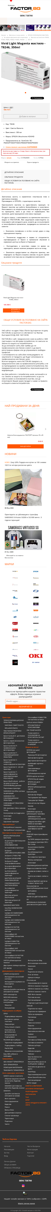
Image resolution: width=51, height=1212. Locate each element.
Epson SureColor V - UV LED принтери (13, 768)
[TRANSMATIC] (15, 636)
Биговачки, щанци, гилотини (12, 1020)
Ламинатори (9, 1024)
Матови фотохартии (35, 758)
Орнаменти (32, 1037)
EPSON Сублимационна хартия (37, 788)
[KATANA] (36, 578)
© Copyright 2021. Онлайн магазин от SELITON (25, 1210)
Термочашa (9, 1118)
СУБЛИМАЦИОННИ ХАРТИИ (37, 865)
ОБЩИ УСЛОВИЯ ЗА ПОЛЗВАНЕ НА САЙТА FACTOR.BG (22, 181)
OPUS (6, 1013)
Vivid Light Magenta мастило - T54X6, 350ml (13, 299)
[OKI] (36, 656)
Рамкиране (8, 987)
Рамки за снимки (34, 1023)
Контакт (30, 1153)
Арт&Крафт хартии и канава (35, 764)
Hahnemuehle (32, 792)
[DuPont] (36, 636)
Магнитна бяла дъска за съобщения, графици (37, 1063)
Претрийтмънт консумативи (14, 830)
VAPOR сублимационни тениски (12, 961)
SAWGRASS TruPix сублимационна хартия (37, 818)
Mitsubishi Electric (11, 728)
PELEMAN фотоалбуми (12, 1040)
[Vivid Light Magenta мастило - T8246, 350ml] (25, 70)
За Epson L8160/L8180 (13, 858)
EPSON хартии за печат (35, 776)
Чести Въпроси (33, 1146)
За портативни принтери (14, 848)
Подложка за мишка (35, 972)
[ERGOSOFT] (15, 643)
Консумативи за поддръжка (14, 813)
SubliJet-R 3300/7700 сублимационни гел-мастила (12, 943)
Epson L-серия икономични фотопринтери (14, 742)
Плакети (31, 1026)
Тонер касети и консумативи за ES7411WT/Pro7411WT (36, 735)
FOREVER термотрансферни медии (37, 835)
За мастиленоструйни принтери (36, 848)
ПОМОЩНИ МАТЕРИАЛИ (13, 1067)
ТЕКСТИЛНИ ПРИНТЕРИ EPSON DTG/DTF (12, 732)
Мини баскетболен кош (37, 1077)
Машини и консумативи (14, 1051)
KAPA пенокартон (10, 994)
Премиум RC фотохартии (37, 755)
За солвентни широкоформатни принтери (12, 890)
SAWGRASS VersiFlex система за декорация (14, 792)
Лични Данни (10, 1161)
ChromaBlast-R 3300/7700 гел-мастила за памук (37, 718)
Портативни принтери (12, 788)
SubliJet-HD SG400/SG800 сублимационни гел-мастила (14, 915)
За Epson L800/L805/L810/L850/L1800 (15, 852)
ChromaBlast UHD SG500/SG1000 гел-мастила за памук (15, 950)
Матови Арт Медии (35, 795)
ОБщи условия (10, 1164)
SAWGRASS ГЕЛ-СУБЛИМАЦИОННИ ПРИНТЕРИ (11, 798)
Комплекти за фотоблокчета (10, 1031)
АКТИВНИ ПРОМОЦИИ (35, 1089)
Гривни (30, 1034)
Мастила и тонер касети (17, 35)
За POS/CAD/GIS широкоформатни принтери (12, 873)
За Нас (6, 1153)
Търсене (30, 1156)
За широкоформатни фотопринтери (16, 37)
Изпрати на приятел (12, 162)
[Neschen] (15, 597)
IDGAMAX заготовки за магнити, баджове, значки (14, 1087)
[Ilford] (36, 584)
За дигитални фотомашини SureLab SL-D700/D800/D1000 (15, 843)
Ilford (29, 831)
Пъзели (30, 1020)
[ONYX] (15, 649)
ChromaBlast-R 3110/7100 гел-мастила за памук (14, 956)
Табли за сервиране (35, 1014)
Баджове (8, 1104)
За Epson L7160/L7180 (13, 855)
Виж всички (9, 558)
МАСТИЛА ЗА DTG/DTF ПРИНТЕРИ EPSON (13, 879)
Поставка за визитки (35, 1043)
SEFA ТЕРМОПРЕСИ (11, 1064)
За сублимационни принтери (35, 853)
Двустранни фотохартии (37, 761)
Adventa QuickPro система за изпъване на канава (14, 990)
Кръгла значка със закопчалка (35, 1058)
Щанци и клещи (34, 977)
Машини (8, 1005)
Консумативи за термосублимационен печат (37, 887)
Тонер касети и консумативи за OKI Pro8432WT (35, 742)
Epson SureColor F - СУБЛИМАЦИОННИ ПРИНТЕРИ (11, 755)
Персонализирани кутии (37, 1074)
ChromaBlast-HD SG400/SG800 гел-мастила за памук (14, 936)
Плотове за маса (34, 997)
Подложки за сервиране (37, 1011)
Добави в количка (15, 310)
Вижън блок (9, 1110)
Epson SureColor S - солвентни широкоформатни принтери (14, 762)
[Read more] (25, 487)
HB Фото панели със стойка (38, 989)
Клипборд (31, 1072)
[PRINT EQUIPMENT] (15, 656)
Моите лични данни (26, 1203)
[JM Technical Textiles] (36, 597)
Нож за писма (33, 974)
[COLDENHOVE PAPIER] (15, 610)
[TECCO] (36, 610)
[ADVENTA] (15, 623)
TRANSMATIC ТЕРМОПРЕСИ (14, 1070)
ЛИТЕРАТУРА (31, 1094)
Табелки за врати (34, 1051)
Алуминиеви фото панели (37, 983)
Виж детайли (25, 446)
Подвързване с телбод (13, 1045)
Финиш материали (35, 860)
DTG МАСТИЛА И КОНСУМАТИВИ (34, 726)
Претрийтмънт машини (12, 827)
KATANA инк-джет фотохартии (33, 751)
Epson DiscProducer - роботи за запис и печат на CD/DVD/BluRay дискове (14, 783)
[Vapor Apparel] (36, 591)
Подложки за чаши (35, 1009)
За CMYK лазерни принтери (38, 839)
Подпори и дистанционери (38, 1003)
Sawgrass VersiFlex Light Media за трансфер (36, 822)
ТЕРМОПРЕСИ (7, 1059)
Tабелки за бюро (34, 1045)
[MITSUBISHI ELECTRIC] (15, 662)
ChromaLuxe (31, 980)
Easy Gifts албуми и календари (11, 1055)
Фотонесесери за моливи (37, 963)
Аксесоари (7, 816)
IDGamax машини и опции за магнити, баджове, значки (15, 1081)
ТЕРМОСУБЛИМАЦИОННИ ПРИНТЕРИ (14, 721)
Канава (30, 806)
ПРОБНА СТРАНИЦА (12, 1168)
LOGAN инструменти (11, 974)
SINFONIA (31, 894)
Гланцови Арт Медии (36, 800)
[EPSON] (36, 571)
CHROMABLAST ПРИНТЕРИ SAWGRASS (13, 804)
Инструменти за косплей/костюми (14, 978)
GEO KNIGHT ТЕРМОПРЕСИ (14, 1062)
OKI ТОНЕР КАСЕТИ (34, 730)
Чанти (7, 1124)
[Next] (47, 29)
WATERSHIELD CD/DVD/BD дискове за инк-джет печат (37, 903)
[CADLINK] (36, 643)
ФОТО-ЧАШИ (31, 1083)
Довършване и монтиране (13, 971)
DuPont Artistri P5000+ (35, 722)
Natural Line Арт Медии (36, 803)
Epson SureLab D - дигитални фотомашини (14, 737)
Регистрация (32, 1149)
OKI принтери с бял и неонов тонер (14, 809)
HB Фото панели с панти (37, 991)
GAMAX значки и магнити (13, 1076)
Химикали (31, 966)
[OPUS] (15, 630)
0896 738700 (26, 15)
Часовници (32, 1017)
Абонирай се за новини (14, 555)
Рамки (7, 1107)
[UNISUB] (36, 617)
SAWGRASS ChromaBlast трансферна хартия (37, 827)
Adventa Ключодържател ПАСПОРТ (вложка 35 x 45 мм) (25, 436)
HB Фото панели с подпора (38, 986)
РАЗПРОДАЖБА (32, 1091)
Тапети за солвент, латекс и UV (38, 877)
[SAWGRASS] (15, 578)
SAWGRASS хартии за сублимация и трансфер (36, 813)
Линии (30, 969)
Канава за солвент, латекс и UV (38, 872)
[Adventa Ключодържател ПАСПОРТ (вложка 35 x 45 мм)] (25, 423)
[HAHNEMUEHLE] (15, 584)
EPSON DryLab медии (36, 779)
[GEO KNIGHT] (36, 630)
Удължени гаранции (11, 821)
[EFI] (15, 617)
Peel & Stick (9, 1048)
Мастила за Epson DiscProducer (11, 896)
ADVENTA (7, 1091)
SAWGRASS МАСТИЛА (11, 905)
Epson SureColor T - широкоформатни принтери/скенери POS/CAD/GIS (11, 775)
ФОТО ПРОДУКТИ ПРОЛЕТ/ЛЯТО (36, 1104)
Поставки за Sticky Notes (37, 1040)
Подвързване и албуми (11, 1011)
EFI (28, 899)
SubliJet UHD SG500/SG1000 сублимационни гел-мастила (15, 922)
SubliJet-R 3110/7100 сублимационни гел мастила (12, 929)
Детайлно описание (14, 172)
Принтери (6, 717)
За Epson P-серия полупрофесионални (12, 862)
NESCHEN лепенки (10, 997)
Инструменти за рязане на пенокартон (15, 983)
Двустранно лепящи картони (14, 965)
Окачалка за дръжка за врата (36, 1068)
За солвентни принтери (37, 857)
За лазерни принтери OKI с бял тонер (38, 843)
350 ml (30, 39)
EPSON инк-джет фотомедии (34, 783)
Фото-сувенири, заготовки (13, 1073)
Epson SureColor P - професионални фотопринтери (11, 748)
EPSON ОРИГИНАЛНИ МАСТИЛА (38, 35)
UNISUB (29, 1006)
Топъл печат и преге (12, 1027)
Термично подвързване (14, 1043)
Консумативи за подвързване (11, 1036)
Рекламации (9, 1149)
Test (27, 1097)
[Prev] (4, 29)
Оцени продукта (33, 162)
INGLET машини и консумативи (10, 1001)
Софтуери (7, 819)
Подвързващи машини (13, 1016)
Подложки (8, 1121)
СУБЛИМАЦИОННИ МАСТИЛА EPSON (12, 884)
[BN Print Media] (36, 604)
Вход (6, 1156)
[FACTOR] (15, 571)
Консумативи (10, 1008)
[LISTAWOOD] (36, 623)
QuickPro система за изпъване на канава (12, 1095)
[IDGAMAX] (36, 662)
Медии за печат (32, 747)
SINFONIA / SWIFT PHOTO (14, 725)
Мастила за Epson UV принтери (12, 901)
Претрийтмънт (8, 824)
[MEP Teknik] (36, 649)
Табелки (31, 1054)
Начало (3, 35)
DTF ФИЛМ (8, 968)
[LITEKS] (15, 604)
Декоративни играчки (13, 1113)
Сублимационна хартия (37, 773)
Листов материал (34, 1000)
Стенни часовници (12, 1115)
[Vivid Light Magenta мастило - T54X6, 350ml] (13, 282)
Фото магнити (10, 1098)
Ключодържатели (11, 1101)
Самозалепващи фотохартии (34, 769)
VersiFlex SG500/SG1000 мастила (13, 909)
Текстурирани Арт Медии (37, 797)
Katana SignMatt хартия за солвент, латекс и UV (37, 882)
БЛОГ (28, 1100)
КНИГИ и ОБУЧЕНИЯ (34, 1086)
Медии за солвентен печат (36, 868)
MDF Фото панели (34, 994)
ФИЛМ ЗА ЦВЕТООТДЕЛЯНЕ (37, 897)
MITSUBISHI (32, 891)
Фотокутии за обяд (35, 960)
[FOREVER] (15, 591)
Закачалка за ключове (36, 1031)
